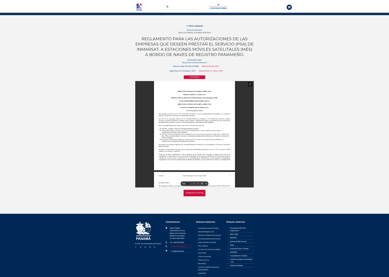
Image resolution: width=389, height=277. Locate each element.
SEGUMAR (233, 252)
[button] (289, 7)
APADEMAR (202, 273)
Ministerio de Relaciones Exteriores (209, 235)
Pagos (232, 245)
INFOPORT (233, 238)
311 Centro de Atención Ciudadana (209, 249)
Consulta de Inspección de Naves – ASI (241, 260)
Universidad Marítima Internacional (209, 239)
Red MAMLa (202, 263)
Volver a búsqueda (194, 26)
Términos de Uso (203, 260)
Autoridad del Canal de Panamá (208, 228)
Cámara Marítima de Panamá (207, 242)
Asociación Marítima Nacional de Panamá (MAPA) (208, 268)
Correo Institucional (204, 256)
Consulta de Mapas (236, 265)
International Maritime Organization (238, 229)
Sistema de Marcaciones (238, 241)
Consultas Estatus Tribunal (239, 248)
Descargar (194, 77)
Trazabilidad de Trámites (238, 256)
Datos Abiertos (203, 246)
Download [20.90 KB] (194, 193)
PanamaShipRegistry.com (206, 232)
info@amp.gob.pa (178, 251)
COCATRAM (202, 253)
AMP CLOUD (234, 234)
